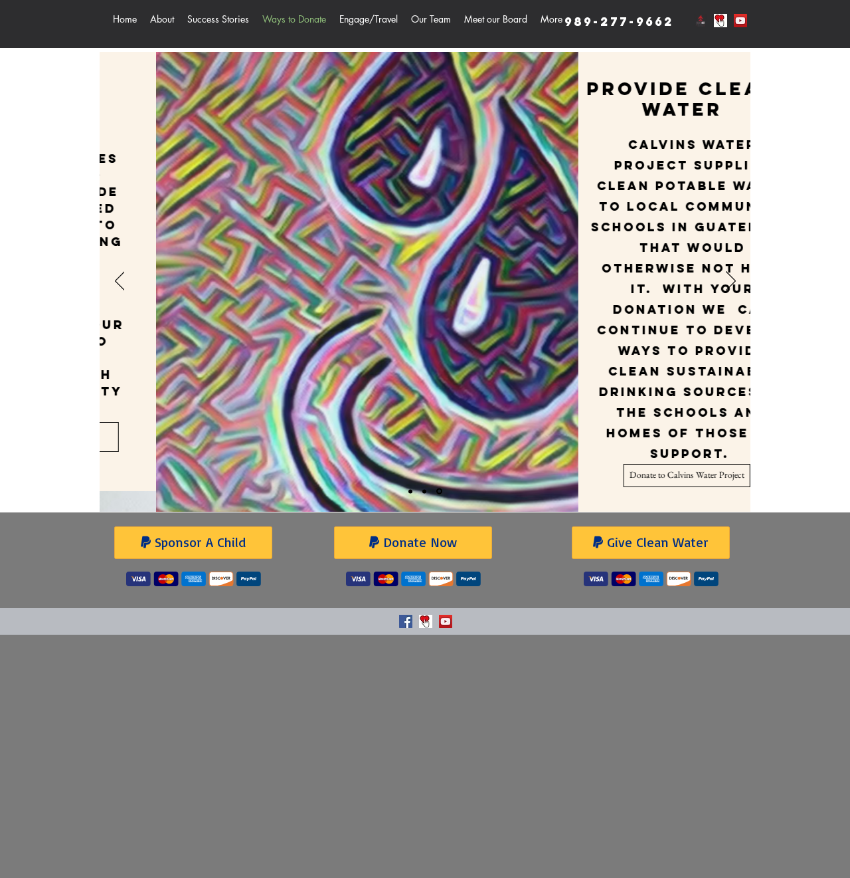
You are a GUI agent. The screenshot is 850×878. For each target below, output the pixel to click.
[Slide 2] (424, 491)
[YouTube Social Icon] (740, 20)
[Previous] (120, 281)
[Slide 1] (410, 491)
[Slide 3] (439, 491)
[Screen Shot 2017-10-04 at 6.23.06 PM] (720, 20)
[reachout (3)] (700, 20)
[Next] (731, 281)
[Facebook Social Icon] (405, 621)
